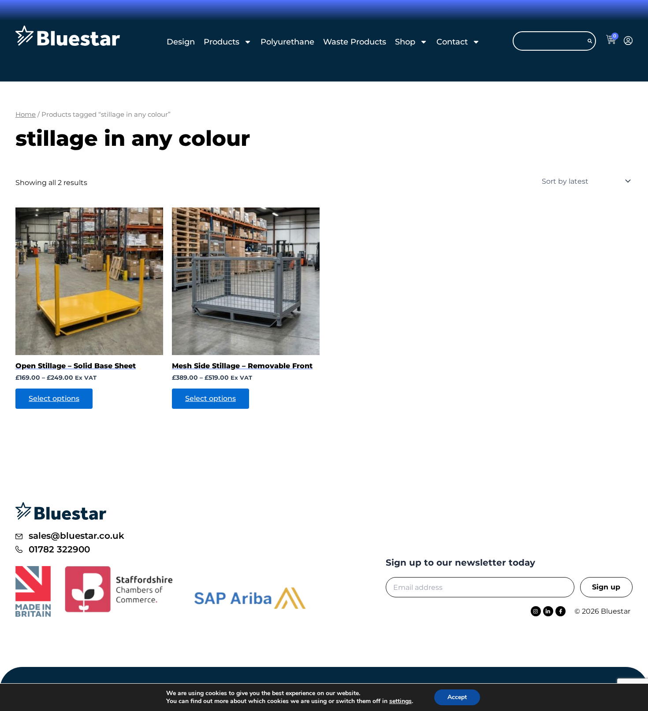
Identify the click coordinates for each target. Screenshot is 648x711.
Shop (405, 42)
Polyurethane (287, 42)
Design (181, 42)
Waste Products (354, 42)
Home (25, 114)
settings (400, 701)
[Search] (590, 41)
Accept (457, 697)
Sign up (606, 587)
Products (221, 42)
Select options (54, 398)
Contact (452, 42)
